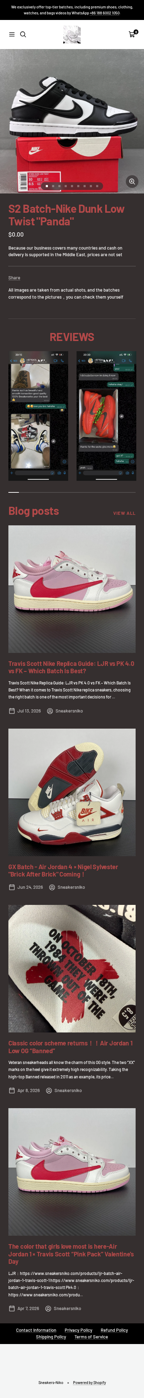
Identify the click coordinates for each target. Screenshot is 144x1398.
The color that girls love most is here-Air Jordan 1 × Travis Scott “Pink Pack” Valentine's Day (71, 1253)
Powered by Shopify (89, 1382)
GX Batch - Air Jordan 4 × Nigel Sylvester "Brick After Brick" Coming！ (63, 870)
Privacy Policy (78, 1330)
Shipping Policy (51, 1336)
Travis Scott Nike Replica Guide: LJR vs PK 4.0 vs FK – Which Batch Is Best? (71, 667)
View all (124, 513)
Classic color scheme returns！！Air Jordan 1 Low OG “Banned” (70, 1047)
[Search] (23, 34)
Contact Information (36, 1330)
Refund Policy (114, 1330)
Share (14, 277)
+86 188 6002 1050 (105, 13)
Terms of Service (91, 1336)
